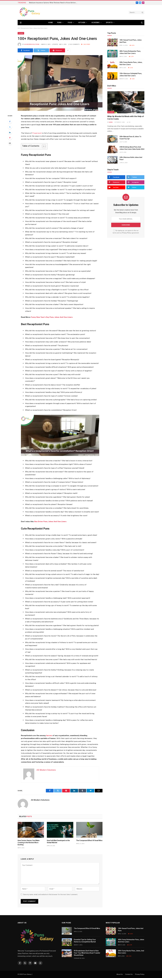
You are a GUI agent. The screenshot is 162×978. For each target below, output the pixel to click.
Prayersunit (37, 133)
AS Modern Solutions (31, 44)
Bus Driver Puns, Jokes (43, 521)
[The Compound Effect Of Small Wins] (89, 830)
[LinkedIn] (10, 132)
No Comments (75, 44)
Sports (109, 22)
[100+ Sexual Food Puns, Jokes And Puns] (112, 42)
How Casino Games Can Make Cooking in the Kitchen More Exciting (28, 843)
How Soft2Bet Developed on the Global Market (58, 841)
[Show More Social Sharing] (68, 50)
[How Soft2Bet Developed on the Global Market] (60, 830)
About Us (119, 974)
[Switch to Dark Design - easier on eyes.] (142, 22)
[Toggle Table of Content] (42, 146)
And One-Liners (59, 521)
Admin (111, 122)
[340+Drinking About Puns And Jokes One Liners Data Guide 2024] (112, 149)
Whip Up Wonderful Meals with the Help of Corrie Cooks (125, 117)
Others (21, 33)
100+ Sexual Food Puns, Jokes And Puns (130, 41)
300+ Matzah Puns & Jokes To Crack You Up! (130, 138)
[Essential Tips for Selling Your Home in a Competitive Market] (67, 942)
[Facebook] (10, 121)
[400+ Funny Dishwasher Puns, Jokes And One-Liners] (112, 53)
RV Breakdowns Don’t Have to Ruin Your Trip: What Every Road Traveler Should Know (87, 953)
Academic (95, 22)
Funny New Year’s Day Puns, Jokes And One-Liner (51, 317)
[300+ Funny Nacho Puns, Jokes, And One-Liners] (112, 65)
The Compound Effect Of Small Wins (89, 840)
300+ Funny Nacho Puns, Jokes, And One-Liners (130, 63)
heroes (49, 735)
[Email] (10, 143)
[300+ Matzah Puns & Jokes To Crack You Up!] (112, 139)
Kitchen (81, 22)
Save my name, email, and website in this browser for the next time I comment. (50, 894)
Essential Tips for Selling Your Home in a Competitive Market (85, 941)
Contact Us (129, 974)
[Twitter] (10, 127)
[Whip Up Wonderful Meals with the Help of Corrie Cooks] (125, 102)
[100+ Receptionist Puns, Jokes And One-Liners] (60, 83)
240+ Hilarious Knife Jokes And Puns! (130, 158)
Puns (59, 22)
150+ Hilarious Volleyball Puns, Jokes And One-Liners (130, 75)
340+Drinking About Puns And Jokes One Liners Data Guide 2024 (131, 148)
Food (70, 22)
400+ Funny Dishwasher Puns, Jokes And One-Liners (130, 52)
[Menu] (20, 22)
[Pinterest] (10, 138)
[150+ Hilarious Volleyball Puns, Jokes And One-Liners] (112, 76)
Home (50, 22)
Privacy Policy (126, 233)
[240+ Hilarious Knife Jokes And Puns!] (112, 160)
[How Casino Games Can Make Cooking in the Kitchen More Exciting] (31, 830)
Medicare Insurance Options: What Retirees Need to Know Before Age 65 (54, 3)
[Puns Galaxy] (30, 12)
